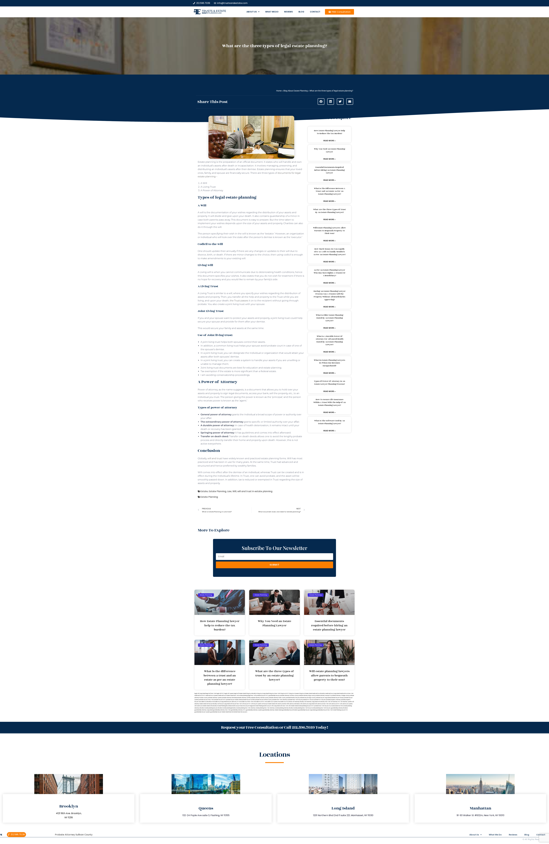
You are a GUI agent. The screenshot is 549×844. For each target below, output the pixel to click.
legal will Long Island (199, 693)
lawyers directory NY (233, 701)
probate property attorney (333, 699)
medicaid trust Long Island (332, 693)
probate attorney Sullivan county (259, 697)
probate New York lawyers (321, 706)
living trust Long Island (263, 693)
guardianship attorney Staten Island (272, 710)
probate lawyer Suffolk (248, 699)
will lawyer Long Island (224, 704)
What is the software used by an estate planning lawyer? (329, 422)
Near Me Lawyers (242, 712)
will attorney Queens (346, 701)
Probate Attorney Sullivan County (74, 834)
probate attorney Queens (215, 697)
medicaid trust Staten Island (225, 695)
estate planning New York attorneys (265, 708)
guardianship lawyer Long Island (307, 710)
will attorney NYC (335, 701)
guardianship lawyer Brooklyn (290, 710)
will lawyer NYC (246, 704)
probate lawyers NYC (220, 699)
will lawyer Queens (256, 704)
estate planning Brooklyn (229, 708)
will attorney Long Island (311, 701)
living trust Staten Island (305, 693)
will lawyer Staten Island (268, 704)
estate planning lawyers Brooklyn (214, 708)
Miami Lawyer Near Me (238, 706)
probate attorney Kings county (307, 695)
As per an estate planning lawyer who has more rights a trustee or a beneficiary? (329, 273)
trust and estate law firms (336, 706)
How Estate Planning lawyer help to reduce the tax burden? (329, 132)
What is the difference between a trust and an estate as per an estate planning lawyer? (329, 191)
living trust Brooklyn (251, 693)
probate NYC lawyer (308, 699)
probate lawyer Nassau (337, 697)
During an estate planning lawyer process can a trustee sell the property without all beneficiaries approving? (330, 295)
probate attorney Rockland (229, 697)
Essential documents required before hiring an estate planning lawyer (329, 170)
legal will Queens (229, 693)
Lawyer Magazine (250, 706)
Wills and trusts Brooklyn (293, 704)
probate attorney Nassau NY (323, 695)
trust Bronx (289, 701)
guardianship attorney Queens (254, 710)
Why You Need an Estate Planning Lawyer (329, 150)
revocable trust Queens (271, 701)
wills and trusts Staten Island (202, 706)
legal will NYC (220, 693)
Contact (315, 11)
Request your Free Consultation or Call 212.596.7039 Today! (274, 727)
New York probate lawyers (258, 695)
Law (229, 491)
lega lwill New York (211, 693)
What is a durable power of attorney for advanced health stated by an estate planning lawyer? (329, 340)
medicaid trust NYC (199, 695)
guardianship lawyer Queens (202, 712)
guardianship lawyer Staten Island (219, 712)
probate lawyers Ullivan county (263, 699)
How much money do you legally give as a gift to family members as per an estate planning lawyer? (329, 252)
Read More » (329, 140)
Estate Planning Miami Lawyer (263, 706)
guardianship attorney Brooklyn (339, 708)
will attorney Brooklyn (298, 701)
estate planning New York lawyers (321, 708)
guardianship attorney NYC (238, 710)
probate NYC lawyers (320, 699)
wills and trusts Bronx (281, 704)
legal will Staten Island (240, 693)
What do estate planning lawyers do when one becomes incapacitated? (329, 363)
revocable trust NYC (258, 701)
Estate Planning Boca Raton (225, 706)
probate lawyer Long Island (323, 697)
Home (279, 91)
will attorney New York (324, 701)
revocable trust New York (246, 701)
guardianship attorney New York (221, 710)
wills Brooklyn (213, 706)
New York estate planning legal (242, 695)
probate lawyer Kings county (307, 697)
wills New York (284, 706)
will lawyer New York (236, 704)
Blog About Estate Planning (295, 91)
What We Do (272, 11)
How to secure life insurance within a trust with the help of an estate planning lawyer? (329, 402)
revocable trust (282, 701)
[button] (321, 101)
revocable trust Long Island (219, 701)
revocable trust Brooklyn (205, 701)
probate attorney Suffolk (243, 697)
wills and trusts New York (322, 704)
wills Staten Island (293, 706)
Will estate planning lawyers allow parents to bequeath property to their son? (329, 230)
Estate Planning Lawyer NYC (340, 710)
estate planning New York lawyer (303, 708)
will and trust (214, 458)
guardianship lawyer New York (324, 710)
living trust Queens (294, 693)
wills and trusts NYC (334, 704)
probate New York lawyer (295, 699)
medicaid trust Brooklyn (318, 693)
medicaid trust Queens (211, 695)
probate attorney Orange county (340, 695)
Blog (301, 11)
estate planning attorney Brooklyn (284, 708)
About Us (251, 11)
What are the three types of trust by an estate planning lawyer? (329, 211)
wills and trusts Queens (346, 704)
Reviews (288, 11)
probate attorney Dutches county (289, 695)
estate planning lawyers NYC (306, 706)
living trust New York (274, 693)
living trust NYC (284, 693)
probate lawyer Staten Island (234, 699)
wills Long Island (275, 706)
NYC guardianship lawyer (273, 695)
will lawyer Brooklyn (212, 704)
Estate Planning (217, 491)
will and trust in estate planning (254, 491)
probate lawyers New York (206, 699)
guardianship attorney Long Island (203, 710)
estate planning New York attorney (245, 708)
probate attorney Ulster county (277, 697)
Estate (204, 491)
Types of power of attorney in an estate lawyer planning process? (329, 383)
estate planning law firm (212, 13)
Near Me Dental (233, 712)
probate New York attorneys (280, 699)
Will (234, 491)
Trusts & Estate (214, 11)
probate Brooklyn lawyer (292, 697)
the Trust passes (239, 300)
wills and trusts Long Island (307, 704)
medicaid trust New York (346, 693)
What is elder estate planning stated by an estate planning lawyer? (329, 318)
